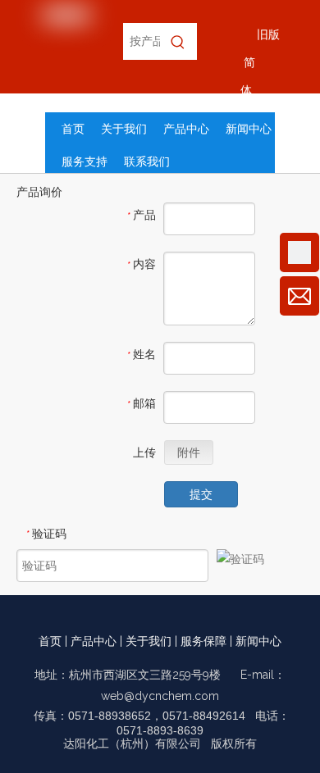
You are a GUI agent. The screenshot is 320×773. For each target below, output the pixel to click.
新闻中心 (258, 641)
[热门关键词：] (178, 41)
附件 (188, 452)
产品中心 (94, 641)
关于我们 (148, 641)
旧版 (268, 34)
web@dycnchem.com (160, 696)
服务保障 (203, 641)
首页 (50, 641)
